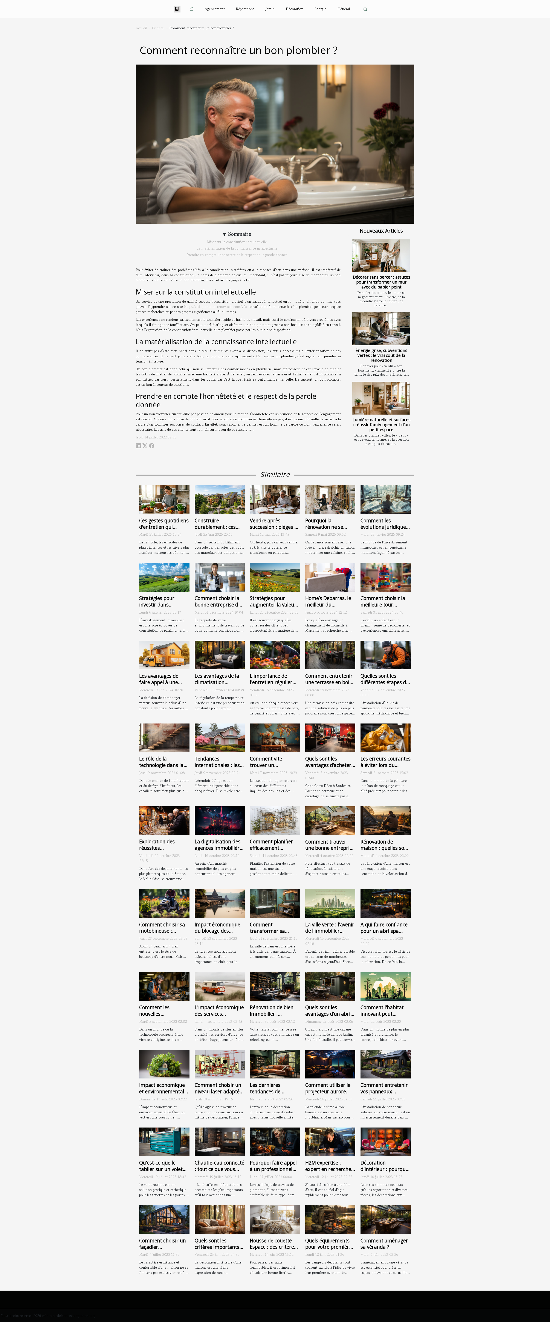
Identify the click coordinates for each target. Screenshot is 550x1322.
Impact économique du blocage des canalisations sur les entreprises (218, 934)
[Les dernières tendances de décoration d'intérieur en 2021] (275, 1063)
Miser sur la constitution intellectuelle (237, 241)
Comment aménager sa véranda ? (384, 1243)
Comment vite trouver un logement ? (266, 765)
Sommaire (239, 234)
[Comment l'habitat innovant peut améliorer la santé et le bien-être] (386, 985)
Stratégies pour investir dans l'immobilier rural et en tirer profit (162, 608)
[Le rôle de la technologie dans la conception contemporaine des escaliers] (164, 737)
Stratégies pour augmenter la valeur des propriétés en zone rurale (273, 608)
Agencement (215, 8)
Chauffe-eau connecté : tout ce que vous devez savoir (219, 1169)
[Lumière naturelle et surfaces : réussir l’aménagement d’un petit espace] (381, 398)
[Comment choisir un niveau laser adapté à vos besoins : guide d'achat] (220, 1063)
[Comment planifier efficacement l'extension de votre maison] (275, 820)
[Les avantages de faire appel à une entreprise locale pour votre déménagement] (164, 654)
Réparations (245, 8)
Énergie (320, 8)
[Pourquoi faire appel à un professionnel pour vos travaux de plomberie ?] (275, 1141)
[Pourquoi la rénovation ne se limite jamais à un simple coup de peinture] (330, 498)
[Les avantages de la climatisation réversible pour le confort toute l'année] (220, 654)
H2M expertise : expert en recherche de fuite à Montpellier (329, 1169)
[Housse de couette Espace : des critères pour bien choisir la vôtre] (275, 1219)
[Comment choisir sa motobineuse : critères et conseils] (164, 903)
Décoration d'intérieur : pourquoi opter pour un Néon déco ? (385, 1172)
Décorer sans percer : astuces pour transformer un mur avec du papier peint (381, 282)
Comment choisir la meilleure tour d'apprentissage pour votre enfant (385, 608)
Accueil (141, 28)
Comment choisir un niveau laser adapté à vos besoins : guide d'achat (219, 1094)
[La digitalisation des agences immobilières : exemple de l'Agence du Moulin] (220, 820)
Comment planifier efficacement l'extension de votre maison (272, 851)
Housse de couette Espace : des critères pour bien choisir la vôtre (273, 1250)
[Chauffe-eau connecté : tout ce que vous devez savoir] (220, 1141)
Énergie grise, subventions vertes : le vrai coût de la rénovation (381, 355)
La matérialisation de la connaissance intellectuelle (237, 248)
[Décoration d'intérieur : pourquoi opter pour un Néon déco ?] (386, 1141)
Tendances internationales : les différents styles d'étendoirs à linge (217, 768)
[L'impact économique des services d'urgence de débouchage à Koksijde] (220, 985)
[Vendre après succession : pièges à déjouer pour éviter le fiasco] (275, 498)
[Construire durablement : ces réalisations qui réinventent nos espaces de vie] (220, 498)
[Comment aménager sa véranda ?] (386, 1219)
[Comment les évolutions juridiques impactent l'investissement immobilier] (386, 498)
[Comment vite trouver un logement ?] (275, 737)
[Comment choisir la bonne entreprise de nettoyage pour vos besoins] (220, 576)
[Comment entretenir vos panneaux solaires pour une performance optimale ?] (386, 1063)
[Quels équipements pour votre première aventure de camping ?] (330, 1219)
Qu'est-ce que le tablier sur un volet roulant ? (161, 1169)
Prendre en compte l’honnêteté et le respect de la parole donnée (237, 254)
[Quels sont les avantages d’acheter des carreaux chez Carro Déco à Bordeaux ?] (330, 737)
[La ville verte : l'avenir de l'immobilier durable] (330, 903)
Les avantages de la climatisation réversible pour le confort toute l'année (219, 685)
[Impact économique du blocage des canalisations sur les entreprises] (220, 903)
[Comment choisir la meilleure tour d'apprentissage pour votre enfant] (386, 576)
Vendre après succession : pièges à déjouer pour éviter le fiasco (274, 530)
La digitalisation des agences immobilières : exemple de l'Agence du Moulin (219, 851)
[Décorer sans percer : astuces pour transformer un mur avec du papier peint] (381, 255)
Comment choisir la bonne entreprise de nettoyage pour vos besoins (218, 608)
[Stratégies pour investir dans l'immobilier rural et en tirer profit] (164, 576)
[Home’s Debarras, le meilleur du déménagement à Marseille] (330, 576)
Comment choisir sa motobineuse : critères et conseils (162, 931)
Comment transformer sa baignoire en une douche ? (269, 934)
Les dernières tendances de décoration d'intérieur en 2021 (275, 1094)
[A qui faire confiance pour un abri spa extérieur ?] (386, 903)
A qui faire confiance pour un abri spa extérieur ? (384, 931)
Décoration (294, 8)
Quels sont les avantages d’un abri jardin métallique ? (327, 1014)
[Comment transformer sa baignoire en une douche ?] (275, 903)
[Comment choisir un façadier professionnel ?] (164, 1219)
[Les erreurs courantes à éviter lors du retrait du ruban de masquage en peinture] (386, 737)
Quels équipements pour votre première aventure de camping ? (329, 1250)
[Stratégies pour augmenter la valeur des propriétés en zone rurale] (275, 576)
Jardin (270, 8)
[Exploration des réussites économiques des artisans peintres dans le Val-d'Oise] (164, 820)
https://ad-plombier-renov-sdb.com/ (213, 306)
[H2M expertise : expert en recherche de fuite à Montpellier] (330, 1141)
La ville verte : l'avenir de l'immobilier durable (329, 931)
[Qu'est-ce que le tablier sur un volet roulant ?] (164, 1141)
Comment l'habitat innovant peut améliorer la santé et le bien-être (384, 1017)
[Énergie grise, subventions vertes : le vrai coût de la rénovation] (381, 328)
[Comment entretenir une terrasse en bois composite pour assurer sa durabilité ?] (330, 654)
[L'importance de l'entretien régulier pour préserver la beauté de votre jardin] (275, 654)
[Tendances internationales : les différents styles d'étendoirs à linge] (220, 737)
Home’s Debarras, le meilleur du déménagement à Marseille (328, 608)
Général (344, 8)
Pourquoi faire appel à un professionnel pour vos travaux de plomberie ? (273, 1172)
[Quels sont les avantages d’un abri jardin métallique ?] (330, 986)
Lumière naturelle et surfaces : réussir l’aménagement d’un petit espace (381, 424)
